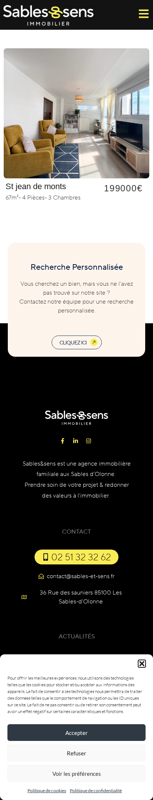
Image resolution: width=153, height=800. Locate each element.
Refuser (76, 753)
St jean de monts (36, 186)
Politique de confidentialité (96, 790)
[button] (142, 663)
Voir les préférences (76, 773)
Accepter (76, 732)
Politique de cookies (46, 790)
